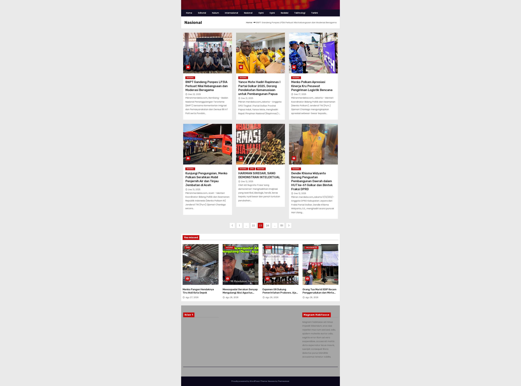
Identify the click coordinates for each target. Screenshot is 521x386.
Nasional (248, 13)
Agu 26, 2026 (232, 297)
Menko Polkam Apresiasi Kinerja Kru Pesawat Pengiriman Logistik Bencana (311, 86)
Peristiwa (260, 169)
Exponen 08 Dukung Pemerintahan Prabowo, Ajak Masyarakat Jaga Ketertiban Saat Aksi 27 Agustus (280, 294)
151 (281, 225)
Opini (261, 13)
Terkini (314, 13)
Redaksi (284, 13)
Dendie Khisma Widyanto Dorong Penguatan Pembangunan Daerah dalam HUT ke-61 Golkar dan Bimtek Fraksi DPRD (312, 181)
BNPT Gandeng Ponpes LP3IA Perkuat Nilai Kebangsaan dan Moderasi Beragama (206, 86)
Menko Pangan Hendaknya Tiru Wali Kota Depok (198, 291)
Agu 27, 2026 (192, 297)
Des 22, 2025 (194, 94)
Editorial (202, 13)
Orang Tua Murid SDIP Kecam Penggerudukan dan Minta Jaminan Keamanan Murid (319, 292)
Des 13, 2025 (194, 189)
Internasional (231, 13)
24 (267, 225)
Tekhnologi (299, 13)
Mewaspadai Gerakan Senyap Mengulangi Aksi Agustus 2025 (240, 292)
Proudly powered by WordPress (245, 381)
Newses (271, 381)
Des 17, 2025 (300, 94)
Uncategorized (311, 248)
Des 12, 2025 (247, 181)
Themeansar (283, 381)
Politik (268, 248)
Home (189, 13)
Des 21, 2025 (247, 98)
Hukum (215, 13)
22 (253, 225)
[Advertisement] (201, 341)
